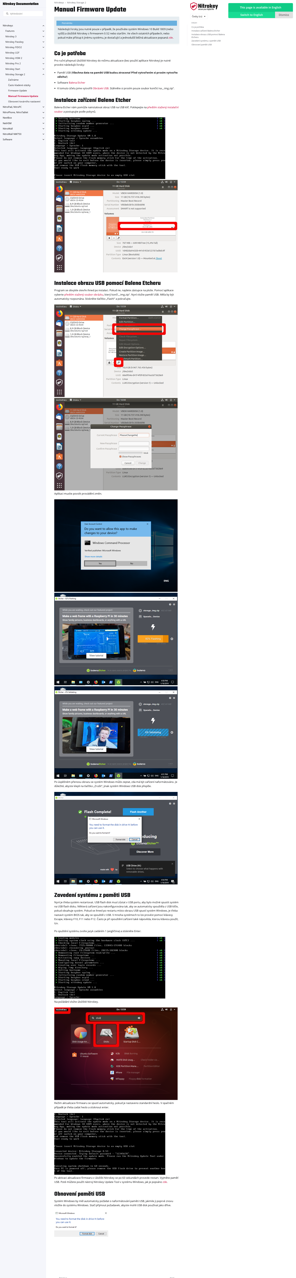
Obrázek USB (101, 88)
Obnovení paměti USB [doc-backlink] (79, 1194)
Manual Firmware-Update (23, 96)
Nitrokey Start (12, 69)
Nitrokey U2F (12, 52)
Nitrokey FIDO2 (13, 47)
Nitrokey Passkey (14, 41)
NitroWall (8, 128)
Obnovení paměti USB (201, 44)
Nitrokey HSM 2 (13, 58)
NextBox (7, 117)
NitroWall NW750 (12, 134)
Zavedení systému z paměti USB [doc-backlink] (92, 895)
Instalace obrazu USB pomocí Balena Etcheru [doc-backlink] (107, 283)
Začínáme (13, 79)
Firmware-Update (17, 90)
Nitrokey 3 (10, 36)
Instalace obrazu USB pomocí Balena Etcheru (208, 35)
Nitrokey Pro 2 (13, 63)
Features (9, 31)
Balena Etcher (77, 82)
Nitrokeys (8, 25)
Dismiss (284, 15)
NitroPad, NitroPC (12, 107)
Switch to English (251, 15)
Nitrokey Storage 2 (15, 74)
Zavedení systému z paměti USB (206, 40)
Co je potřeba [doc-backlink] (70, 53)
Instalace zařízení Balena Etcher (205, 30)
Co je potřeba (197, 27)
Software (7, 139)
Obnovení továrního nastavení (24, 101)
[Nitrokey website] (204, 6)
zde (171, 37)
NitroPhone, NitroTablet (15, 112)
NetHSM (7, 123)
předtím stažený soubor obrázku (83, 294)
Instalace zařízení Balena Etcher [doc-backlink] (92, 100)
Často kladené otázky (19, 85)
